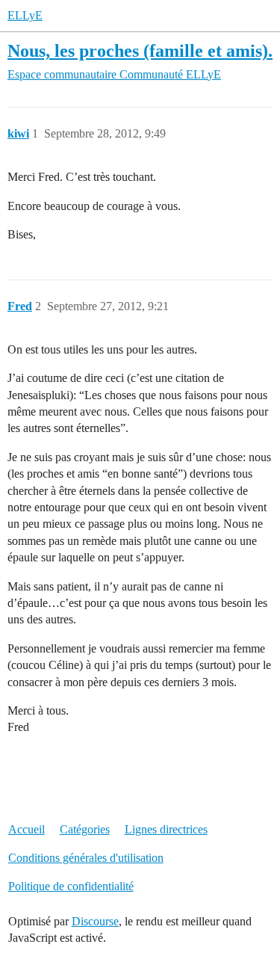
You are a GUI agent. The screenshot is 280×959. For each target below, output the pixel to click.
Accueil (26, 829)
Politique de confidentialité (71, 886)
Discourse (95, 921)
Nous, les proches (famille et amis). (140, 50)
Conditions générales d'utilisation (86, 857)
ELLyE (25, 15)
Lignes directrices (166, 829)
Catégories (85, 829)
